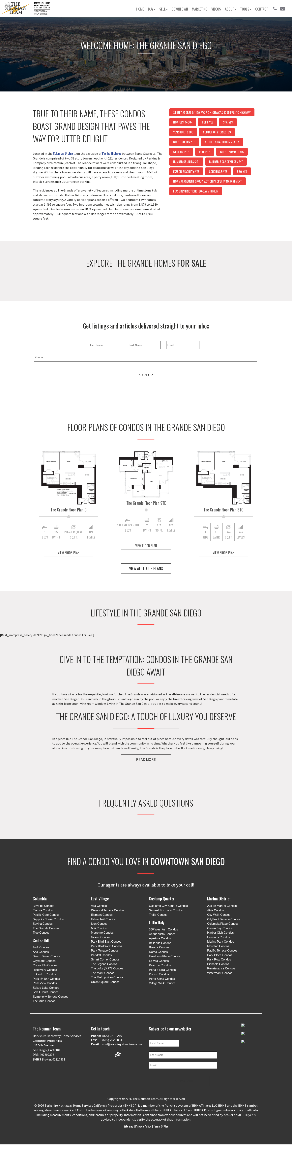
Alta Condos (99, 905)
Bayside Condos (43, 905)
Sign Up (146, 374)
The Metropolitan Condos (107, 977)
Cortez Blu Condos (45, 965)
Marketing (199, 9)
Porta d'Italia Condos (162, 969)
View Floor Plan (68, 552)
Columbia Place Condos (223, 923)
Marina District (219, 898)
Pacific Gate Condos (46, 914)
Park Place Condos (219, 955)
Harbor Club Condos (220, 932)
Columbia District (64, 153)
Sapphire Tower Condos (48, 919)
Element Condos (102, 914)
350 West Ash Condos (163, 929)
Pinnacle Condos (218, 964)
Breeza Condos (159, 947)
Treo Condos (41, 932)
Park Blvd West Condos (106, 946)
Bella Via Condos (160, 943)
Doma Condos (158, 952)
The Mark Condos (102, 973)
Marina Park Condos (220, 941)
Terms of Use (160, 1126)
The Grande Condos (46, 928)
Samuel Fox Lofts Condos (166, 910)
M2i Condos (99, 928)
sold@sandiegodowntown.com (122, 1044)
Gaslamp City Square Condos (168, 905)
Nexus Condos (100, 937)
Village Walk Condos (162, 983)
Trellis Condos (158, 914)
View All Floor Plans (146, 568)
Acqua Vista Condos (162, 934)
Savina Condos (43, 923)
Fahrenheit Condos (103, 919)
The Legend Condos (104, 964)
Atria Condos (215, 910)
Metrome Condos (102, 932)
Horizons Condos (218, 937)
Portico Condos (159, 974)
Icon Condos (99, 923)
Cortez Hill (41, 940)
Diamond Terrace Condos (107, 910)
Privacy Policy (143, 1126)
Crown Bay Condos (220, 928)
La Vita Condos (159, 960)
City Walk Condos (218, 914)
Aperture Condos (160, 938)
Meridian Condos (218, 946)
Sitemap (129, 1126)
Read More (146, 759)
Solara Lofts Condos (46, 987)
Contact (261, 9)
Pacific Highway (111, 153)
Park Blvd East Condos (106, 941)
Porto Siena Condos (162, 978)
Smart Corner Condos (105, 959)
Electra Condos (43, 910)
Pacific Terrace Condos (222, 950)
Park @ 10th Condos (46, 978)
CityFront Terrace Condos (224, 919)
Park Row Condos (219, 959)
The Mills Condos (44, 1001)
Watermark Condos (219, 973)
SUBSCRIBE (184, 1081)
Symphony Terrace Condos (50, 996)
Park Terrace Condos (105, 950)
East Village (100, 898)
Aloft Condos (41, 947)
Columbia (40, 898)
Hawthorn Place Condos (165, 956)
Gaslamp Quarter (162, 898)
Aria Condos (41, 952)
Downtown (180, 9)
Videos (216, 9)
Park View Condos (45, 983)
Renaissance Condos (221, 968)
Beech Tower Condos (47, 956)
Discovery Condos (45, 969)
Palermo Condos (160, 965)
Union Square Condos (105, 982)
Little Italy (156, 922)
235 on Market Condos (222, 905)
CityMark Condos (44, 960)
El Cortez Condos (44, 974)
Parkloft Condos (101, 955)
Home (140, 9)
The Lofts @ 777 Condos (107, 968)
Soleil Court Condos (46, 992)
